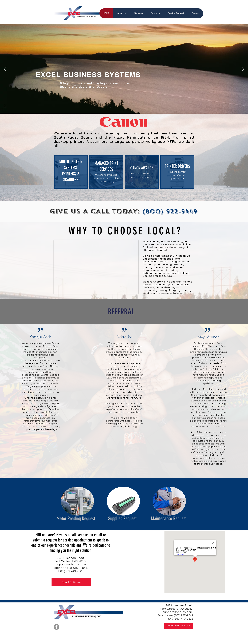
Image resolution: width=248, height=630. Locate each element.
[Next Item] (243, 69)
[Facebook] (56, 627)
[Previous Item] (5, 69)
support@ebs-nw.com (71, 564)
